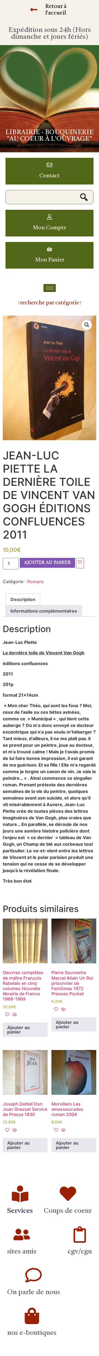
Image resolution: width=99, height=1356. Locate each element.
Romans (35, 581)
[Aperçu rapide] (14, 1015)
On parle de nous (33, 1292)
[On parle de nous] (33, 1275)
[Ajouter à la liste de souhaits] (80, 563)
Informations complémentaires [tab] (43, 611)
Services (20, 1211)
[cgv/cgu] (80, 1234)
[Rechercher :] (50, 197)
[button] (87, 325)
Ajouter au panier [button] (18, 1030)
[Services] (20, 1194)
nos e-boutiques (31, 1333)
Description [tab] (22, 599)
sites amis (21, 1251)
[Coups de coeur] (68, 1194)
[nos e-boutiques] (32, 1316)
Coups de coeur (68, 1211)
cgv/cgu (80, 1251)
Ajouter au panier (47, 563)
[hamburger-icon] (49, 288)
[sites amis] (21, 1234)
